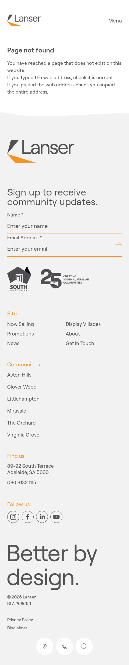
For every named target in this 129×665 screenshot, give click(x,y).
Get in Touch (80, 343)
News (13, 343)
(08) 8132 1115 (21, 482)
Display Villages (83, 324)
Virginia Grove (23, 434)
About (73, 333)
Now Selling (20, 324)
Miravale (16, 410)
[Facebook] (28, 517)
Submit (119, 245)
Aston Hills (19, 374)
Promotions (20, 333)
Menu (115, 20)
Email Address (24, 237)
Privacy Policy (20, 620)
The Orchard (21, 422)
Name (15, 215)
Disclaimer (17, 628)
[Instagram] (13, 517)
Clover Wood (22, 386)
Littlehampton (23, 398)
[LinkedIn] (42, 517)
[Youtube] (56, 517)
